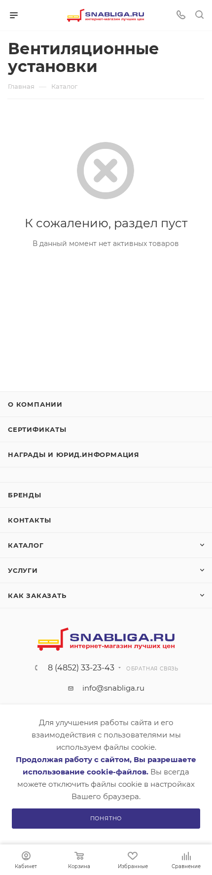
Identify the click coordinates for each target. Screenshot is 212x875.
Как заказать (37, 595)
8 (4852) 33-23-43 (81, 668)
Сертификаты (37, 429)
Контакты (29, 520)
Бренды (24, 495)
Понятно (106, 818)
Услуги (23, 570)
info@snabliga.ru (113, 688)
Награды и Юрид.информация (74, 454)
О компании (35, 404)
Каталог (26, 545)
